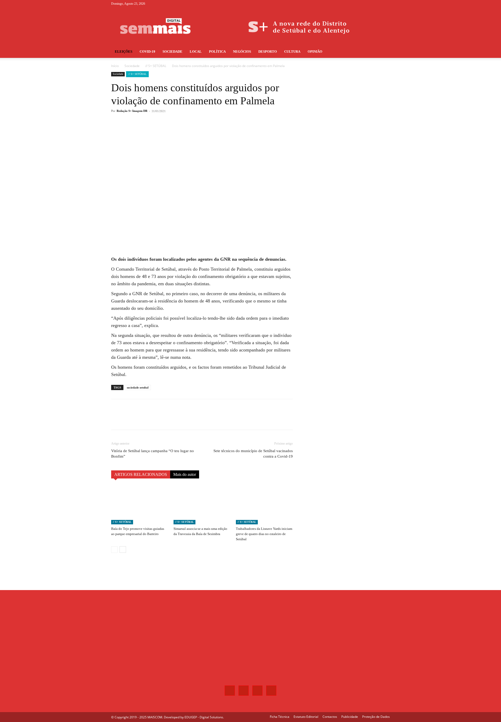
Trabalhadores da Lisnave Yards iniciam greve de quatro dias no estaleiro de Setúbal (264, 534)
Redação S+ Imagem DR (132, 110)
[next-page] (123, 549)
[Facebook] (360, 3)
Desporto (267, 51)
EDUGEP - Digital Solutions (203, 717)
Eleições (123, 51)
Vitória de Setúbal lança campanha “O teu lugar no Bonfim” (152, 453)
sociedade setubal (137, 387)
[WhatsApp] (185, 132)
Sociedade (172, 51)
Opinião (315, 51)
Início (115, 66)
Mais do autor (184, 474)
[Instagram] (369, 3)
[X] (377, 3)
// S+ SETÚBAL (155, 66)
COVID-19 (147, 51)
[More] (197, 132)
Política (217, 51)
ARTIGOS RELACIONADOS (140, 474)
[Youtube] (386, 3)
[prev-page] (114, 549)
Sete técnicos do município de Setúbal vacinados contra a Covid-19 (253, 453)
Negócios (242, 51)
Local (196, 51)
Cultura (292, 51)
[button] (383, 52)
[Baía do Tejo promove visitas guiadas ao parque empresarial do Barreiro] (139, 504)
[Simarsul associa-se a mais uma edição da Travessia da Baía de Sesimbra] (202, 504)
